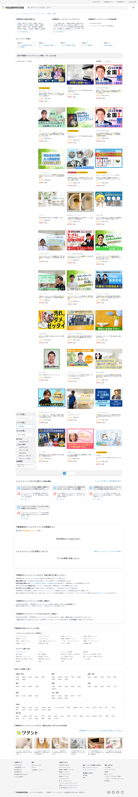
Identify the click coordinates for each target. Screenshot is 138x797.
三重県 (36, 686)
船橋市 (35, 23)
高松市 (36, 710)
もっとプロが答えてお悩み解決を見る (108, 481)
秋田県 (43, 677)
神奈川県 (60, 677)
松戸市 (26, 25)
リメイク (40, 652)
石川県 (108, 677)
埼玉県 (66, 677)
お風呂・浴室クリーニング (90, 636)
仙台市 (30, 707)
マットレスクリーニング (89, 769)
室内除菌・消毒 (87, 643)
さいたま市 (57, 707)
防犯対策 (85, 652)
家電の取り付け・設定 (66, 659)
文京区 (43, 716)
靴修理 (106, 772)
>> (73, 473)
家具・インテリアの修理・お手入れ (92, 654)
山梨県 (66, 679)
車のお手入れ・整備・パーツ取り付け (70, 654)
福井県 (115, 677)
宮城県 (36, 677)
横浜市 (62, 707)
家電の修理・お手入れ (44, 659)
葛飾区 (49, 718)
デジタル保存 (86, 659)
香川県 (24, 696)
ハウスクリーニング (21, 652)
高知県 (36, 696)
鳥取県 (89, 686)
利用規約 (48, 792)
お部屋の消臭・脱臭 (43, 643)
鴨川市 (43, 28)
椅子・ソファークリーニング (90, 767)
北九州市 (43, 710)
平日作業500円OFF (24, 442)
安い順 (30, 581)
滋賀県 (72, 686)
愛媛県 (30, 696)
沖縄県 (66, 698)
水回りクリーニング (88, 638)
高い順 (35, 581)
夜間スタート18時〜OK (25, 455)
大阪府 (53, 686)
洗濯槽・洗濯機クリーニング (68, 638)
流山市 (25, 28)
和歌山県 (54, 689)
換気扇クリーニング (66, 636)
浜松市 (100, 707)
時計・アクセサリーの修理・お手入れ (93, 656)
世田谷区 (94, 716)
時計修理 (107, 781)
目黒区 (81, 716)
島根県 (95, 686)
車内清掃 (85, 775)
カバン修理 (107, 767)
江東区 (68, 716)
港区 (36, 716)
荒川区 (30, 718)
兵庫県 (59, 686)
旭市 (29, 27)
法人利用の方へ (18, 769)
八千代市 (30, 28)
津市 (106, 707)
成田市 (42, 25)
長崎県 (66, 696)
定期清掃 (18, 661)
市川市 (30, 23)
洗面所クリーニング (21, 638)
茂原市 (37, 25)
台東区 (49, 716)
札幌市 (17, 707)
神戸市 (24, 710)
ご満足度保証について (19, 767)
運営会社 (81, 792)
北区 (23, 718)
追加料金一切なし (23, 447)
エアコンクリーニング (21, 636)
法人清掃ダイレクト (37, 770)
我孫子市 (37, 28)
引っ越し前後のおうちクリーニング (47, 641)
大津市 (113, 707)
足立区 (62, 716)
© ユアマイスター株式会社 (36, 792)
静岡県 (30, 686)
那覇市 (49, 710)
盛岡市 (24, 707)
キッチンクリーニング (44, 636)
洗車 (84, 777)
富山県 (102, 677)
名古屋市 (94, 707)
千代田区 (24, 716)
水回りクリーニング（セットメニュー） (69, 785)
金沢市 (81, 707)
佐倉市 (19, 27)
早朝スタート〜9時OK (25, 458)
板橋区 (36, 718)
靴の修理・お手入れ (43, 656)
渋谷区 (100, 716)
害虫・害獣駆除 (42, 654)
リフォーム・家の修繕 (66, 652)
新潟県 (89, 677)
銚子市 (25, 23)
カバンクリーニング (110, 769)
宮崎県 (53, 698)
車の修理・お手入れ (88, 773)
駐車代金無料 (22, 453)
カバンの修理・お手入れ (67, 656)
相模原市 (75, 707)
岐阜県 (24, 686)
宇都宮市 (43, 707)
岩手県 (30, 677)
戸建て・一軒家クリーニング (23, 641)
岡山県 (102, 686)
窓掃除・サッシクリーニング (90, 641)
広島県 (108, 686)
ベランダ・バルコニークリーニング (70, 641)
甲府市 (87, 707)
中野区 (107, 716)
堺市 (17, 710)
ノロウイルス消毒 (65, 643)
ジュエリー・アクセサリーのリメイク (114, 778)
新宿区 (17, 716)
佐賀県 (59, 696)
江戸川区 (56, 718)
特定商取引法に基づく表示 (71, 792)
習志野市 (34, 27)
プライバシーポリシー (57, 792)
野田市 (31, 25)
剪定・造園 (18, 654)
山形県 (17, 679)
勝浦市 (41, 27)
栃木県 (53, 679)
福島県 (24, 679)
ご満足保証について (109, 2)
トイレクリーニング (43, 638)
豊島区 (17, 718)
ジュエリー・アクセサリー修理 (112, 776)
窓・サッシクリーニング (65, 781)
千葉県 (72, 677)
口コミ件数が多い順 (51, 583)
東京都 (53, 677)
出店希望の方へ (121, 2)
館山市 (41, 23)
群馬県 (59, 679)
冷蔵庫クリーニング (21, 643)
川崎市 (68, 707)
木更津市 (20, 25)
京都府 (66, 686)
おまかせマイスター (100, 593)
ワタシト (34, 767)
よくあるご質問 (132, 2)
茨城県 (79, 677)
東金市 (25, 27)
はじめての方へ (97, 2)
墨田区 (55, 716)
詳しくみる (24, 499)
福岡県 (53, 696)
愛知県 (17, 686)
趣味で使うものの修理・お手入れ (24, 659)
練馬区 (43, 718)
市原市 (19, 28)
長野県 (95, 677)
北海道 (17, 677)
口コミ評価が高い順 (37, 583)
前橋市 (49, 707)
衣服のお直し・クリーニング (23, 656)
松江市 (30, 710)
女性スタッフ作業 (23, 450)
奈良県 (79, 686)
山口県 (115, 686)
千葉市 (19, 23)
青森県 (24, 677)
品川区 (75, 716)
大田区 (87, 716)
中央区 (30, 716)
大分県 (79, 696)
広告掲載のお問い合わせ (20, 774)
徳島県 (17, 696)
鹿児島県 (60, 698)
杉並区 (113, 716)
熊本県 (72, 696)
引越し (40, 661)
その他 (62, 661)
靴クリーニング (109, 774)
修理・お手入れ (109, 765)
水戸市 (36, 707)
